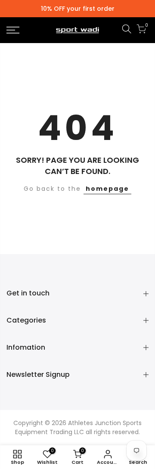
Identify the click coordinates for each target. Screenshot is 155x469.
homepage (107, 188)
